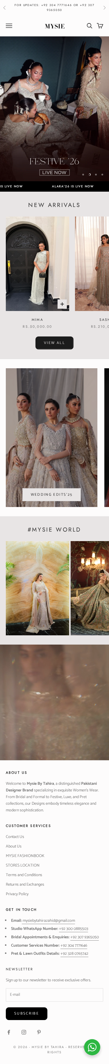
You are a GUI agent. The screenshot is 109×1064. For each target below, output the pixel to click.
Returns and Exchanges (25, 884)
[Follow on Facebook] (9, 1032)
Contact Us (15, 837)
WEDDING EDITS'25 (51, 495)
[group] (54, 108)
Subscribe (26, 1014)
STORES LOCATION (23, 865)
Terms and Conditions (24, 875)
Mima (37, 319)
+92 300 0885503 (73, 929)
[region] (54, 108)
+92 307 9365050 (84, 937)
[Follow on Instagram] (24, 1032)
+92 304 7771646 (73, 945)
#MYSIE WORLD (54, 529)
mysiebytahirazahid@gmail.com (49, 920)
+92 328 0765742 (74, 953)
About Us (14, 846)
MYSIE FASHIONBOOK (25, 856)
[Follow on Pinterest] (39, 1032)
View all (54, 343)
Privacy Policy (17, 894)
